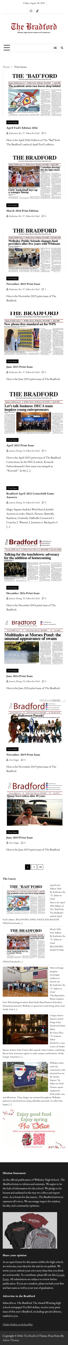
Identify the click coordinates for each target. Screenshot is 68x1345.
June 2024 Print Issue (19, 676)
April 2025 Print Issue (20, 445)
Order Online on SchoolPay (18, 1324)
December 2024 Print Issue (23, 593)
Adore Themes (11, 1340)
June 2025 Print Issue (19, 367)
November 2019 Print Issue (23, 754)
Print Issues (12, 122)
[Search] (61, 47)
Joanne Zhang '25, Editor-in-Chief (24, 450)
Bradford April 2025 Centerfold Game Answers (30, 495)
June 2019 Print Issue (19, 837)
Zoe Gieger (14, 759)
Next (40, 867)
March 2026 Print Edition (22, 211)
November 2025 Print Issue (23, 284)
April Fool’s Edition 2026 (22, 128)
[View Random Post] (55, 47)
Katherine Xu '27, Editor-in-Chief (24, 133)
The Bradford (31, 1336)
